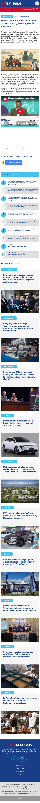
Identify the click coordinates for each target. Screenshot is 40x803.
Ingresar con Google (13, 162)
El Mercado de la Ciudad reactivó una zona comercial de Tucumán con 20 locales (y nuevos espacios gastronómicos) (22, 182)
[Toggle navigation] (37, 9)
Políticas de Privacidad (18, 787)
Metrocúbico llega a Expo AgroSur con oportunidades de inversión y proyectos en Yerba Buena (22, 229)
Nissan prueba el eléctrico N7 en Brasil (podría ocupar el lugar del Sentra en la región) (22, 205)
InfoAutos (7, 415)
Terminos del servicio (23, 793)
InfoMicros (7, 17)
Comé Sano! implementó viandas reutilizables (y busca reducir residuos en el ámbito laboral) (22, 245)
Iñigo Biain (26, 789)
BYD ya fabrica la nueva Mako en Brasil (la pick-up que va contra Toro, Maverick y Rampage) (22, 221)
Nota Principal (8, 269)
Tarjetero (20, 768)
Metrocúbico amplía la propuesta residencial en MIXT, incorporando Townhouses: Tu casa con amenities (22, 213)
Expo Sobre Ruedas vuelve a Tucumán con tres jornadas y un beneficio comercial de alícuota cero (21, 237)
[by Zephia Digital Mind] (20, 798)
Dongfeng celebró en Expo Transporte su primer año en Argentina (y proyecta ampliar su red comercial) (23, 189)
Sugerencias (20, 766)
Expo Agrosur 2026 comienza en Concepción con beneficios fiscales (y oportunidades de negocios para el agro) (22, 198)
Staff (20, 774)
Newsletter (20, 771)
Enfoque (6, 554)
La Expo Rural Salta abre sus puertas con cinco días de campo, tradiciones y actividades (22, 253)
